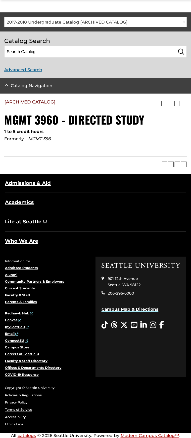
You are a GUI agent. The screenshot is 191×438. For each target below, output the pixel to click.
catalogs (27, 435)
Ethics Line (14, 424)
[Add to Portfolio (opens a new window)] (164, 103)
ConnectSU (14, 340)
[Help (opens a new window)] (183, 103)
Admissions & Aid (28, 183)
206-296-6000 (121, 293)
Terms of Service (18, 409)
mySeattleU (15, 327)
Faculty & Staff (17, 295)
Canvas (11, 320)
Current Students (20, 288)
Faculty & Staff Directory (26, 361)
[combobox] (95, 22)
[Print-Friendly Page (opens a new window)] (177, 103)
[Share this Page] (170, 103)
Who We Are (21, 241)
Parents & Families (21, 302)
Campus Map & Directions (129, 309)
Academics (19, 202)
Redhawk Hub (17, 313)
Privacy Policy (16, 402)
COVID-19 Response (22, 374)
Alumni (11, 275)
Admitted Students (21, 268)
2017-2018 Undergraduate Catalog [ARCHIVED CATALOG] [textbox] (67, 22)
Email (10, 334)
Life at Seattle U (26, 222)
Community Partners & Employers (34, 281)
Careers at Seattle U (22, 354)
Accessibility (15, 417)
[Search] (181, 52)
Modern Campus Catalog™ (150, 435)
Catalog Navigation (31, 85)
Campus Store (17, 347)
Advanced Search (23, 69)
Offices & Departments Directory (33, 368)
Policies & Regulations (23, 395)
